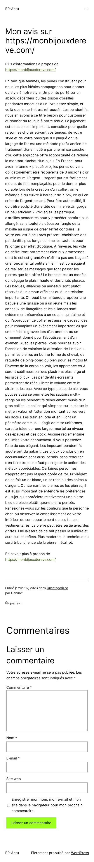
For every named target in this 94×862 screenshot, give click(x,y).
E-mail (13, 758)
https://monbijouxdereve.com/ (30, 69)
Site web (13, 779)
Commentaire (19, 687)
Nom (11, 738)
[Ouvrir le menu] (86, 9)
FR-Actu (12, 9)
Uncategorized (57, 588)
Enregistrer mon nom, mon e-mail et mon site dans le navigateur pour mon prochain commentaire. (47, 805)
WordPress (80, 853)
